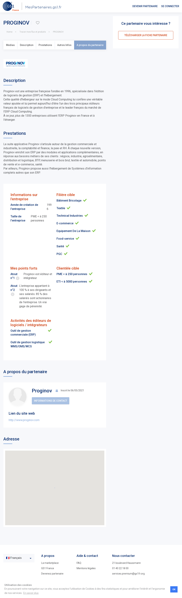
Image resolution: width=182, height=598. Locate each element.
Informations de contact (50, 400)
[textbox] (16, 558)
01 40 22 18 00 (120, 568)
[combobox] (18, 558)
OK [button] (173, 589)
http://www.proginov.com (24, 420)
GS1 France (47, 568)
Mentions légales (86, 568)
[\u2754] (37, 23)
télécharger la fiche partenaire (145, 35)
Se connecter (170, 6)
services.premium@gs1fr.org (128, 573)
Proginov (42, 391)
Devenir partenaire (145, 6)
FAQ (79, 563)
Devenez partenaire (52, 573)
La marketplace (50, 563)
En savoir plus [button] (31, 593)
